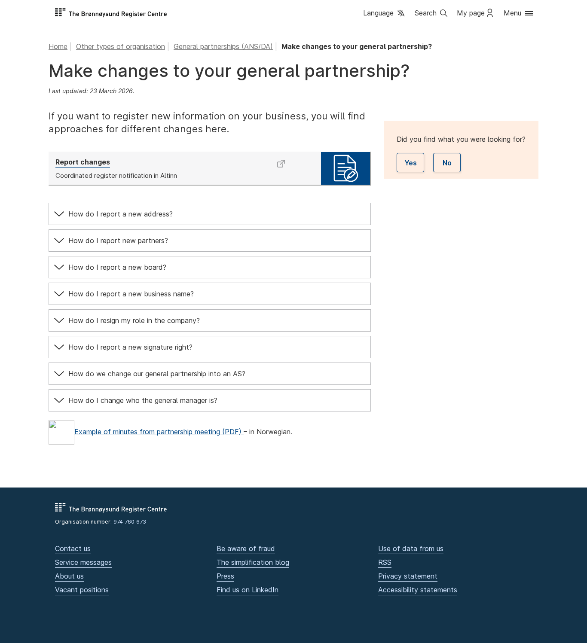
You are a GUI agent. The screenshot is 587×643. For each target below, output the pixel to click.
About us (69, 576)
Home (58, 46)
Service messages (83, 562)
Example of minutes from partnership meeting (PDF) (159, 431)
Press (225, 576)
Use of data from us (410, 548)
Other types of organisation (120, 46)
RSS (384, 562)
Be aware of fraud (246, 548)
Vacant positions (82, 589)
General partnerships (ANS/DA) (223, 46)
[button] (384, 13)
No (447, 162)
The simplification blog (253, 562)
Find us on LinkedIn (247, 589)
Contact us (73, 548)
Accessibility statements (417, 589)
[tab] (210, 214)
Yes (410, 162)
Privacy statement (407, 576)
